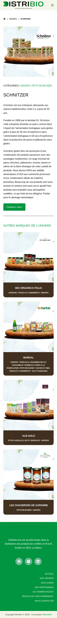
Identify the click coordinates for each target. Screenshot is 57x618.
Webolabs (47, 614)
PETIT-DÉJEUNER (42, 85)
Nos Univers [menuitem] (47, 578)
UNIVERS (25, 85)
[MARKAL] (28, 327)
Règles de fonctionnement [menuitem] (38, 596)
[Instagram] (28, 561)
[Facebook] (19, 561)
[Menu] (52, 5)
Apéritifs (13, 293)
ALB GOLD (28, 435)
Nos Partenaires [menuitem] (44, 587)
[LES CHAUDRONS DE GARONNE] (28, 474)
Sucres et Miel (43, 368)
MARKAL (28, 357)
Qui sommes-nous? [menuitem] (43, 592)
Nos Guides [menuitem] (47, 583)
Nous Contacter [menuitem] (44, 601)
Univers (45, 293)
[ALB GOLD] (28, 405)
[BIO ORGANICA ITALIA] (28, 257)
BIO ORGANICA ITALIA (28, 288)
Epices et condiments (29, 293)
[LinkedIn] (38, 561)
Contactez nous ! (14, 207)
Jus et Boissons (40, 371)
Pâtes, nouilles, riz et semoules (24, 440)
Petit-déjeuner (27, 368)
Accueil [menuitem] (49, 574)
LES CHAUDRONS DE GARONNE (28, 505)
